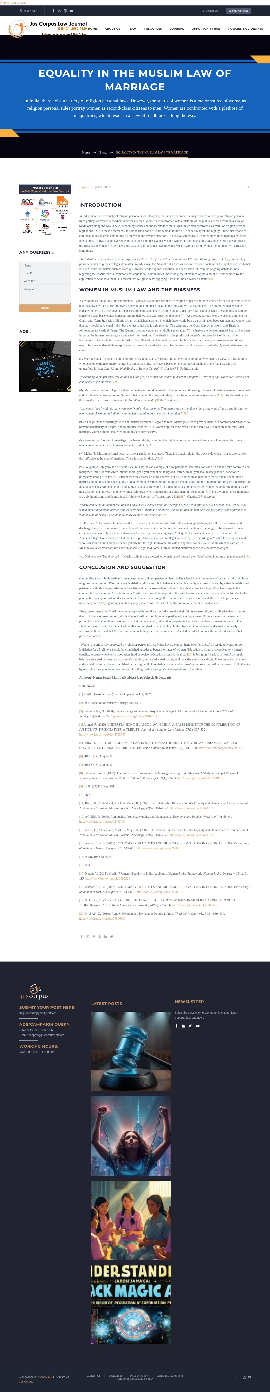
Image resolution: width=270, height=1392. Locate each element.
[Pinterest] (93, 936)
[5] (189, 330)
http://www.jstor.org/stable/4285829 (192, 808)
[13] (160, 458)
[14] (208, 491)
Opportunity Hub (206, 28)
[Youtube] (197, 1026)
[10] (81, 795)
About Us (112, 28)
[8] (221, 395)
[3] (211, 279)
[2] (227, 259)
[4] (183, 315)
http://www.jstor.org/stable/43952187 (221, 748)
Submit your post (238, 10)
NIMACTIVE (46, 1376)
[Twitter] (87, 936)
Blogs (83, 187)
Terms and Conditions (169, 1375)
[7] (81, 764)
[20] (189, 654)
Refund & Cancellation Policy (135, 1378)
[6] (161, 368)
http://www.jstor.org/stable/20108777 (134, 716)
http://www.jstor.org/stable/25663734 (102, 821)
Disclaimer (115, 1375)
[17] (191, 538)
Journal (177, 28)
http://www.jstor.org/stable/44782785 (102, 734)
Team (132, 28)
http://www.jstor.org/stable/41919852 (200, 778)
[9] (81, 786)
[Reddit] (111, 936)
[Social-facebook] (176, 1026)
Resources (153, 28)
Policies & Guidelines (245, 28)
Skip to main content (13, 2)
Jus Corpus (26, 1381)
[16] (164, 514)
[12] (154, 445)
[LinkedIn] (59, 10)
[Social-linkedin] (183, 1026)
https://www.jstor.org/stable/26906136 (160, 848)
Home (92, 28)
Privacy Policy (139, 1375)
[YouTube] (71, 10)
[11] (151, 427)
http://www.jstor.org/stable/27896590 (102, 918)
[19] (102, 603)
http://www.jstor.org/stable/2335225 (107, 878)
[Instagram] (65, 10)
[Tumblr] (99, 936)
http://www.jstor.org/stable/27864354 (195, 905)
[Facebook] (53, 10)
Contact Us (212, 10)
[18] (246, 556)
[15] (81, 856)
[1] (157, 259)
